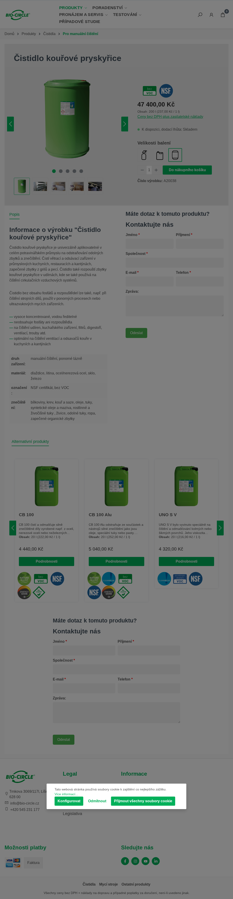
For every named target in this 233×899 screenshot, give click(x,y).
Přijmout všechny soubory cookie (143, 801)
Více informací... (66, 794)
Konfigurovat (69, 801)
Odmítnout (97, 801)
